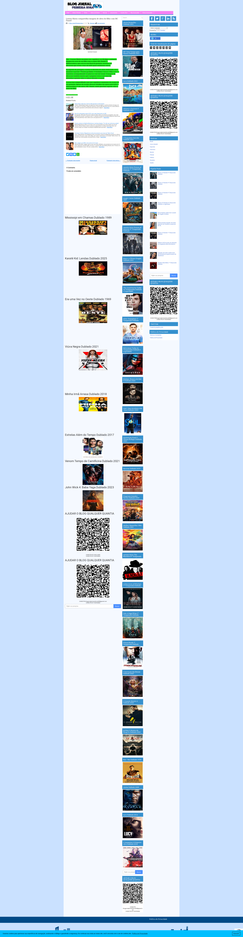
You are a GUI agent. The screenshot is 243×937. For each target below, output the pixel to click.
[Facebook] (152, 20)
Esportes (152, 147)
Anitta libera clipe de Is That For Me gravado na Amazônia (89, 103)
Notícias (105, 12)
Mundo (152, 152)
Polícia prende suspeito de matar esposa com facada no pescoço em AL (167, 224)
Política (152, 157)
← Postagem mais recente (73, 160)
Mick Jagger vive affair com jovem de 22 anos (86, 143)
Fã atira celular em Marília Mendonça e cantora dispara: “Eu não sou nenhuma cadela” (97, 123)
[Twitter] (157, 20)
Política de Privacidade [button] (140, 933)
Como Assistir (154, 144)
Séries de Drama (95, 12)
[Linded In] (168, 20)
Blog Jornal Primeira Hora (76, 23)
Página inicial (93, 160)
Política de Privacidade (156, 337)
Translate (162, 30)
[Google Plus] (163, 20)
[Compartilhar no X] (70, 97)
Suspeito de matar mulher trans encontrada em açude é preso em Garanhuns (167, 254)
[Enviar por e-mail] (67, 97)
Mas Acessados (135, 12)
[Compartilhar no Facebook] (72, 97)
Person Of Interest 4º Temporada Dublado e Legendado (167, 203)
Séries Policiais (76, 12)
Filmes (86, 12)
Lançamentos (114, 12)
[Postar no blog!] (69, 97)
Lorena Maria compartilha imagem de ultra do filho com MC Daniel (92, 19)
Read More (106, 107)
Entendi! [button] (236, 933)
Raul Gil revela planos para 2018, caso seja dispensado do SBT (91, 113)
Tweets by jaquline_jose (156, 327)
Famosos (92, 23)
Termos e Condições (155, 335)
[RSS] (174, 20)
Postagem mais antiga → (113, 160)
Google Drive (124, 12)
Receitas (152, 160)
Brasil (151, 141)
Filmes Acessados (147, 12)
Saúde (151, 163)
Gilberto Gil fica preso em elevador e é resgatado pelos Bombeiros (167, 243)
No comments (101, 23)
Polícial (152, 155)
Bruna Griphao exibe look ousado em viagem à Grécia (167, 213)
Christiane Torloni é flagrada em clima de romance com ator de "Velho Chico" (94, 133)
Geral (67, 12)
